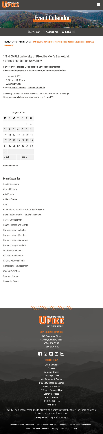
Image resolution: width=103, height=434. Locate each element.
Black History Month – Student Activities (22, 214)
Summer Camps (10, 276)
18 (10, 140)
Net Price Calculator (41, 428)
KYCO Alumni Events (13, 255)
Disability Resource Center (51, 383)
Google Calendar (18, 87)
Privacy (55, 428)
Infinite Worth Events (13, 250)
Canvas (51, 368)
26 (14, 146)
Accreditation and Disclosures (22, 425)
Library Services (51, 394)
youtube (58, 357)
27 (18, 146)
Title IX (74, 428)
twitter (52, 357)
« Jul (6, 157)
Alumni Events (10, 189)
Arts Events (8, 194)
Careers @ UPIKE (51, 375)
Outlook (32, 87)
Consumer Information (46, 425)
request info (70, 32)
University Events (11, 281)
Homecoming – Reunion (14, 235)
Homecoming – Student (14, 245)
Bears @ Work (51, 364)
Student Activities (11, 271)
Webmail (51, 404)
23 (31, 140)
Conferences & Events (51, 379)
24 (5, 146)
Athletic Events (13, 84)
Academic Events (11, 184)
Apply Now (35, 32)
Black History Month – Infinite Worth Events (23, 209)
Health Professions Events (15, 225)
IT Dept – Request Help (51, 390)
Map (28, 428)
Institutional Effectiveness (80, 425)
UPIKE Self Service (51, 401)
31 (5, 151)
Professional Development (15, 266)
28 (23, 146)
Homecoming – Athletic (14, 230)
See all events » (10, 165)
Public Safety (51, 397)
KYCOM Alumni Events (14, 260)
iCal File (41, 87)
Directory (63, 425)
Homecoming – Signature (15, 240)
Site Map (65, 428)
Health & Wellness (51, 386)
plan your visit (52, 32)
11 (10, 134)
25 (10, 146)
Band (5, 204)
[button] (98, 4)
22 (27, 140)
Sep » (24, 157)
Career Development (12, 220)
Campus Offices (51, 372)
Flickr (62, 357)
